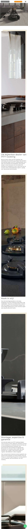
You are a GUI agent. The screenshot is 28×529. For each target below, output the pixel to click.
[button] (26, 2)
